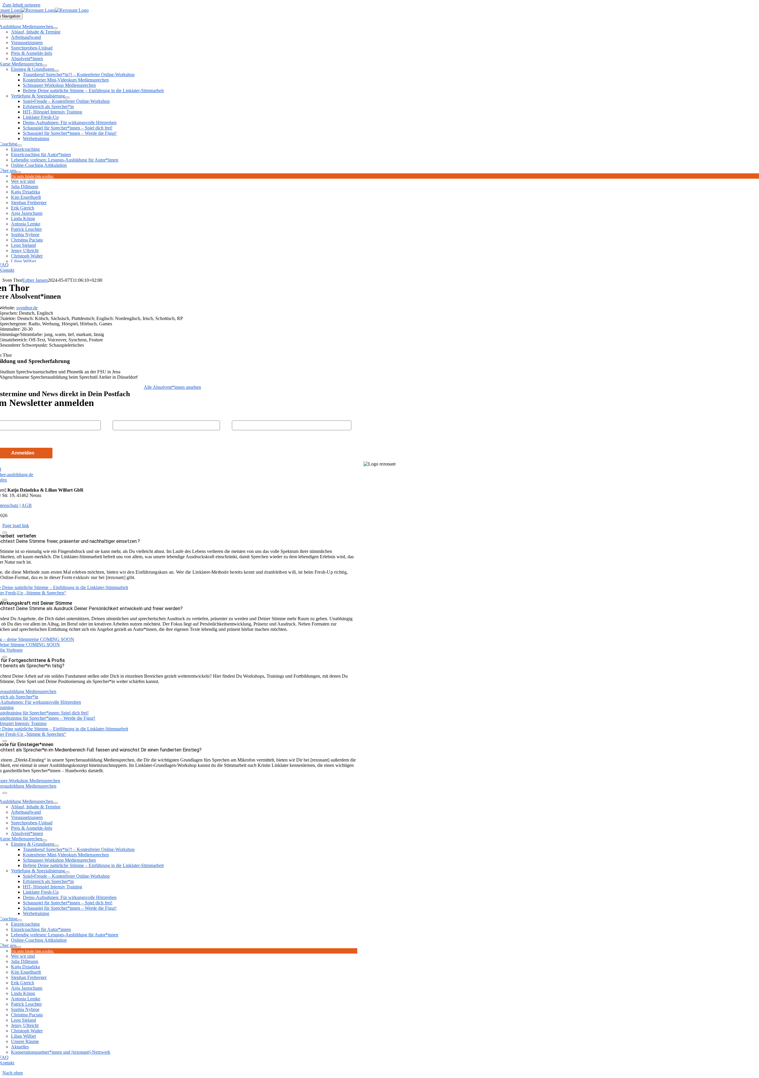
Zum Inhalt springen (21, 4)
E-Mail (238, 415)
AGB (26, 505)
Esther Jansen (35, 280)
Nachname (123, 415)
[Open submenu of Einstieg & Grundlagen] (56, 71)
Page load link (15, 525)
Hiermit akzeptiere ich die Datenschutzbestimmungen (56, 438)
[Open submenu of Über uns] (18, 172)
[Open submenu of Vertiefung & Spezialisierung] (67, 97)
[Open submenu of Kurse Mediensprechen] (44, 65)
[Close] (4, 532)
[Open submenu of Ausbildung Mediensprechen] (55, 28)
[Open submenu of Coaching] (19, 145)
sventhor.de (27, 307)
